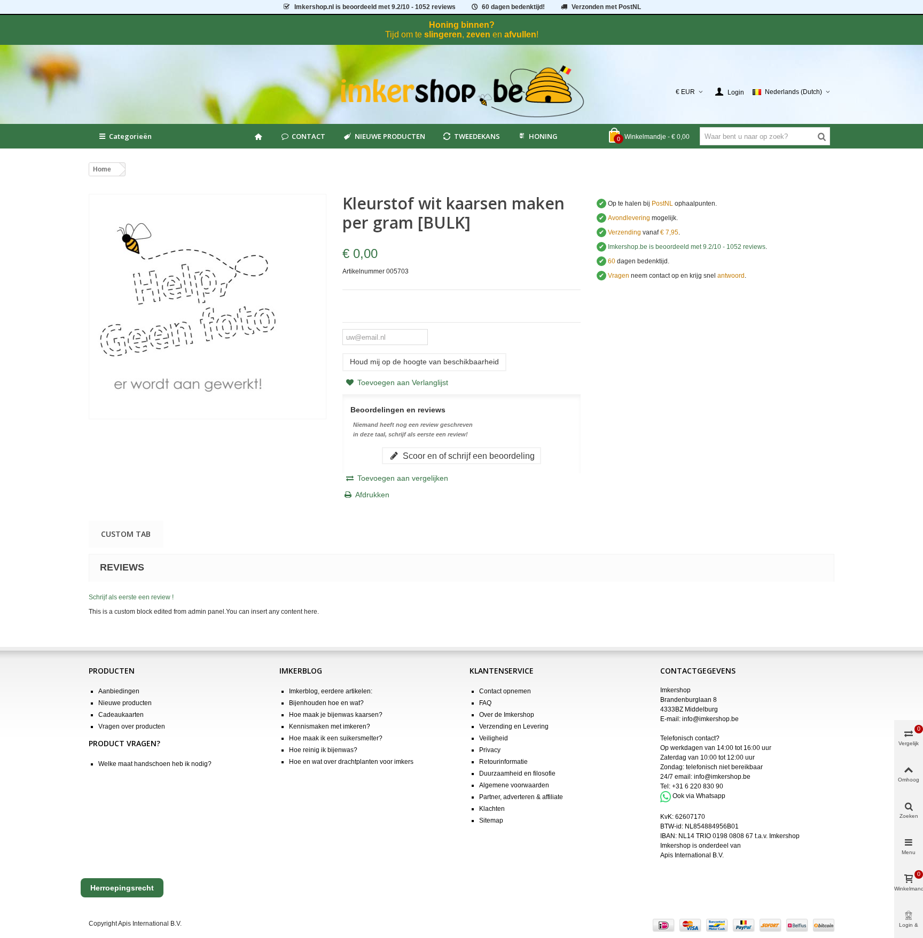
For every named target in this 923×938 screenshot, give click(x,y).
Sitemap (491, 820)
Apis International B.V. (692, 855)
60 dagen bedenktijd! (513, 7)
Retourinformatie (503, 761)
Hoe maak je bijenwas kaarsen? (335, 714)
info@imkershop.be (710, 719)
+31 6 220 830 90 (697, 786)
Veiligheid (493, 738)
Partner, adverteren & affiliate (521, 797)
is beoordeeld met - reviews (686, 247)
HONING (543, 136)
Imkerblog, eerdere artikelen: (330, 691)
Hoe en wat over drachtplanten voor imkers (351, 761)
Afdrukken (372, 494)
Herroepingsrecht (122, 888)
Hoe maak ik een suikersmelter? (335, 738)
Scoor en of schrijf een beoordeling (468, 455)
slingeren (443, 34)
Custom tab (126, 534)
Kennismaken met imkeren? (329, 726)
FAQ (485, 703)
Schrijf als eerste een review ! (131, 597)
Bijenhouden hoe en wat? (326, 703)
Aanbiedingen (118, 691)
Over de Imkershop (506, 714)
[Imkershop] (462, 92)
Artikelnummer (363, 271)
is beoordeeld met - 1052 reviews (375, 7)
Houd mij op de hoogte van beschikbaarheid (424, 361)
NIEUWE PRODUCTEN (390, 136)
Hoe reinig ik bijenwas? (323, 750)
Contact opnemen (505, 691)
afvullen (520, 34)
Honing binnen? (462, 24)
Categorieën (130, 136)
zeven (478, 34)
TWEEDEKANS (477, 136)
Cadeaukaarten (121, 714)
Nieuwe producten (125, 703)
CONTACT (308, 136)
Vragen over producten (131, 726)
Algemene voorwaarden (514, 785)
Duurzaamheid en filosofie (517, 773)
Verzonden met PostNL (606, 7)
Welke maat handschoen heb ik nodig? (155, 764)
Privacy (489, 750)
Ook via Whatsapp (698, 796)
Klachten (492, 808)
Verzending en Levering (514, 726)
